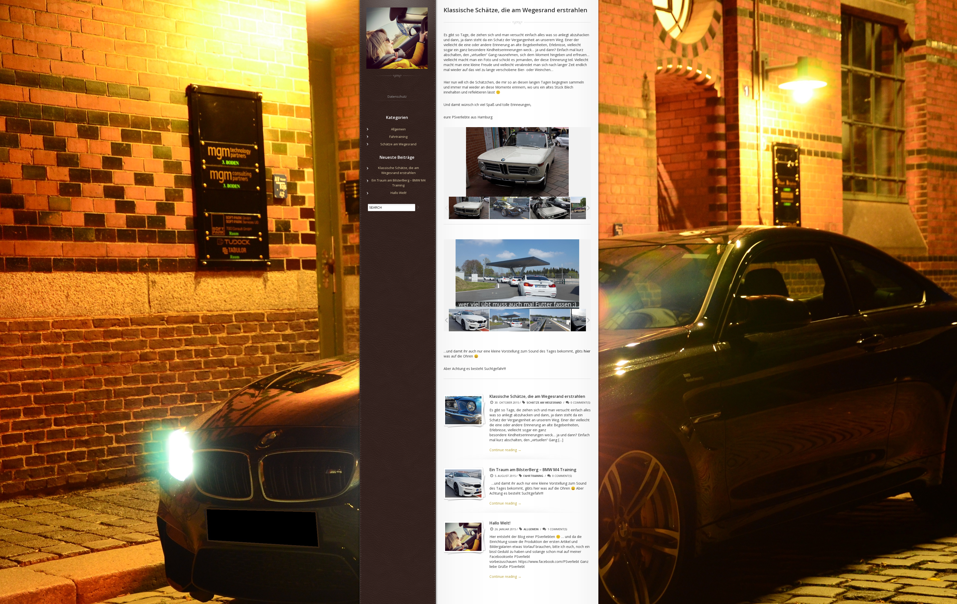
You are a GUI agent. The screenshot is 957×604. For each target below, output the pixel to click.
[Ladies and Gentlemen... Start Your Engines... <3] (568, 320)
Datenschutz (397, 96)
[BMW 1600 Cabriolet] (469, 207)
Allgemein (531, 529)
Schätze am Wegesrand (544, 402)
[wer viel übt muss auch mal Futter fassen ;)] (487, 320)
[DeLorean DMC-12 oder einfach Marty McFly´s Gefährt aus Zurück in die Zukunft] (550, 208)
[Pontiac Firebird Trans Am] (509, 208)
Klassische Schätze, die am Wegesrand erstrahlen (398, 170)
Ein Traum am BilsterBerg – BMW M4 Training (398, 182)
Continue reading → (505, 449)
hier (587, 351)
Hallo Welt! (398, 192)
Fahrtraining (533, 476)
